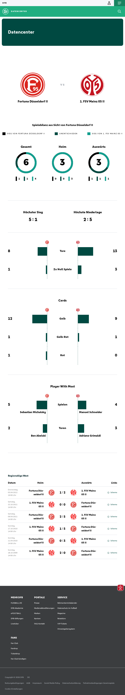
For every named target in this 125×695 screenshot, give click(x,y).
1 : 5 (62, 528)
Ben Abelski (38, 435)
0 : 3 (62, 540)
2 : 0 (62, 552)
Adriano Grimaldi (90, 435)
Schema (114, 493)
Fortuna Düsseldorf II (36, 493)
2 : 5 (62, 516)
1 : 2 (62, 492)
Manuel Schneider (90, 412)
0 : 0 (62, 504)
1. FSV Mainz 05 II (88, 493)
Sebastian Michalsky (33, 412)
